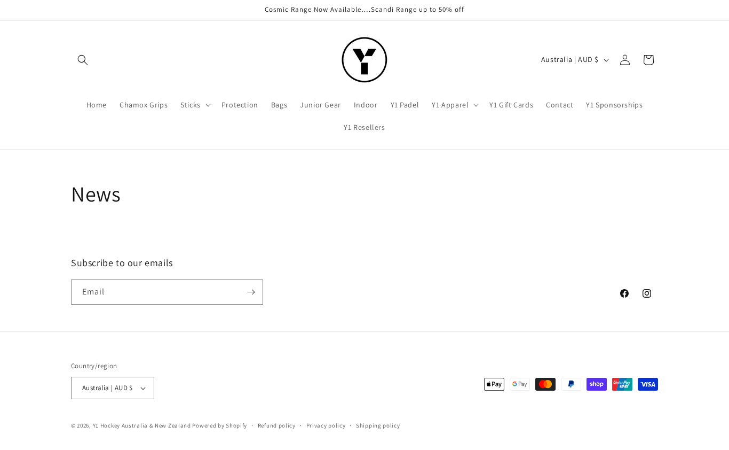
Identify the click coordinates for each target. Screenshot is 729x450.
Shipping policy (378, 425)
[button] (82, 60)
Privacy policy (326, 425)
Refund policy (277, 425)
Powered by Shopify (219, 425)
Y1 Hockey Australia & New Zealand (142, 425)
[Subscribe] (251, 292)
